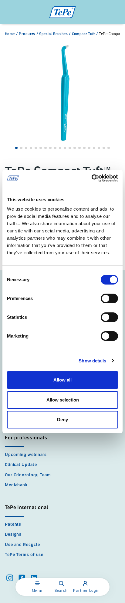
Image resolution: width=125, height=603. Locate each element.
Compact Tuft (85, 34)
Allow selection (62, 399)
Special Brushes (54, 34)
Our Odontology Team (28, 475)
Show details (92, 360)
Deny (62, 419)
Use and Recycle (22, 544)
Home (11, 34)
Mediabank (16, 485)
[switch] (109, 298)
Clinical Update (21, 464)
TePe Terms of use (24, 554)
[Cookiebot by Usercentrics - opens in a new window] (91, 178)
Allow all (62, 379)
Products (28, 34)
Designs (13, 534)
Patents (13, 524)
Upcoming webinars (26, 454)
